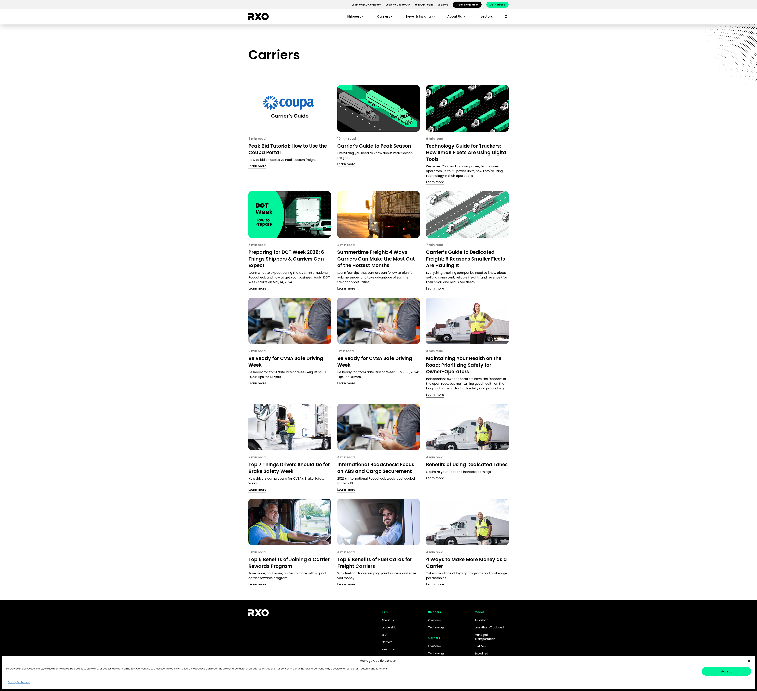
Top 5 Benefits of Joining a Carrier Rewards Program (289, 562)
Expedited (481, 653)
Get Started (497, 4)
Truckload (481, 620)
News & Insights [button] (419, 16)
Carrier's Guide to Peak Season (374, 146)
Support (442, 4)
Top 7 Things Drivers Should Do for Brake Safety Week (289, 467)
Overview (434, 620)
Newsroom (389, 649)
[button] (749, 661)
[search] (506, 16)
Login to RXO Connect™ (366, 4)
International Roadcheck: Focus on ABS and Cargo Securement (375, 467)
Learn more (257, 166)
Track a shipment (467, 4)
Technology (436, 627)
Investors (485, 16)
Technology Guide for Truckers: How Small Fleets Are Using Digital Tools (467, 152)
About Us (388, 620)
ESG (384, 635)
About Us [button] (454, 16)
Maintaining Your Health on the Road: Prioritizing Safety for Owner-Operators (463, 365)
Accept (726, 671)
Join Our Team (424, 4)
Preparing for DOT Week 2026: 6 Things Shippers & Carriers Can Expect (286, 259)
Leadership (389, 627)
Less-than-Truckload (489, 627)
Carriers (387, 642)
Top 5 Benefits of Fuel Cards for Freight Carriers (374, 562)
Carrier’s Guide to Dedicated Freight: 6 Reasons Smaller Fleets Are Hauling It (465, 259)
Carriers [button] (383, 16)
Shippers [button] (354, 16)
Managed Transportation (485, 637)
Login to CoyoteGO (398, 4)
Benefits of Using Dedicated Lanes (467, 464)
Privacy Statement (19, 682)
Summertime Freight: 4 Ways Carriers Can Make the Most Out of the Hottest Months (376, 259)
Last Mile (480, 646)
